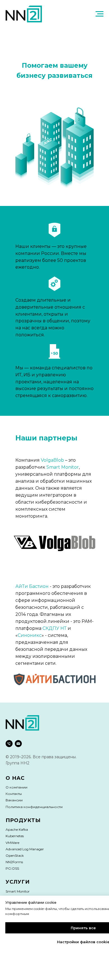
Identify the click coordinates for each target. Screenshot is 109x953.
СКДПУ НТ (54, 628)
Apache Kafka (17, 829)
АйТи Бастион (32, 586)
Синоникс (30, 635)
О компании (16, 787)
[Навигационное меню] (99, 14)
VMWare (12, 843)
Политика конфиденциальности (34, 807)
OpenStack (15, 855)
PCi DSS (12, 868)
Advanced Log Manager (25, 849)
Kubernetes (15, 836)
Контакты (14, 794)
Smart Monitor (62, 467)
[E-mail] (18, 743)
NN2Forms (14, 862)
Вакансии (14, 800)
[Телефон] (9, 743)
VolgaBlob (52, 460)
